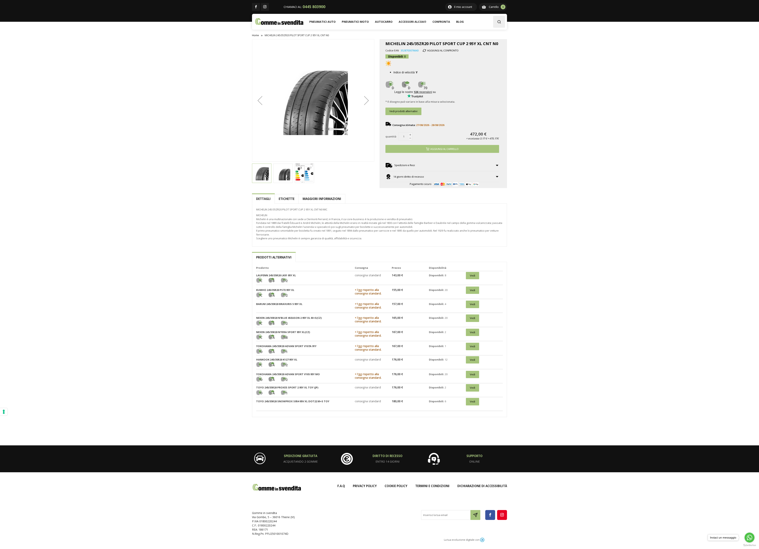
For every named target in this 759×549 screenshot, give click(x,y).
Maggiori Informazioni (322, 199)
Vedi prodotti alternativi (403, 111)
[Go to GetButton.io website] (749, 545)
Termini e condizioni (432, 486)
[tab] (263, 199)
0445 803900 (314, 6)
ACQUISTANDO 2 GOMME (300, 461)
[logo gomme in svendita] (279, 21)
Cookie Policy (396, 486)
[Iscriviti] (475, 515)
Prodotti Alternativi (274, 257)
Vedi (472, 275)
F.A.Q (341, 486)
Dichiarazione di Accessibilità (482, 486)
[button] (260, 100)
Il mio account (463, 7)
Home (255, 35)
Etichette (287, 199)
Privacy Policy (365, 486)
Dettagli (263, 199)
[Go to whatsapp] (749, 537)
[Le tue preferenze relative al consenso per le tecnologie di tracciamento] (4, 412)
